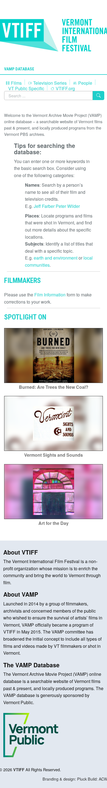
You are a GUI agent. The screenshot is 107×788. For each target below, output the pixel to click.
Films (16, 83)
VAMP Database (19, 69)
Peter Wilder (68, 206)
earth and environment (55, 258)
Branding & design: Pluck (65, 779)
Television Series (49, 83)
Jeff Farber (44, 206)
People (84, 83)
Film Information (50, 294)
